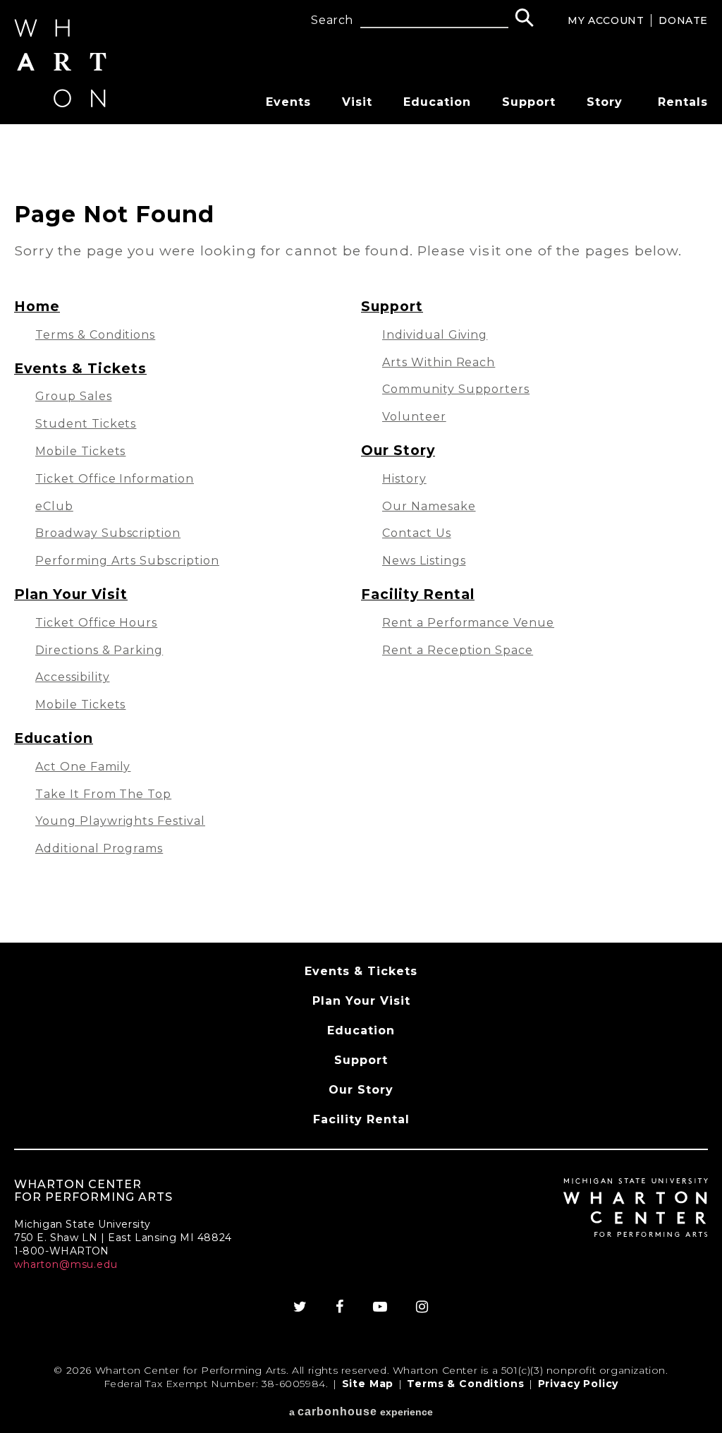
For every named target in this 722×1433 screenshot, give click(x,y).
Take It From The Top (103, 794)
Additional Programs (99, 848)
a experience (361, 1411)
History (404, 478)
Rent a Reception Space (457, 650)
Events (288, 102)
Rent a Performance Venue (468, 622)
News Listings (423, 560)
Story (605, 102)
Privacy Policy (578, 1383)
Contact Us (416, 533)
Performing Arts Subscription (127, 560)
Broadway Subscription (107, 533)
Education (437, 102)
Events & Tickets (80, 368)
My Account (606, 20)
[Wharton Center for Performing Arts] (60, 103)
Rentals (683, 102)
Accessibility (72, 677)
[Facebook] (340, 1307)
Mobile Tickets (80, 451)
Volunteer (414, 416)
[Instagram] (422, 1307)
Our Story (398, 450)
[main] (361, 533)
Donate (683, 20)
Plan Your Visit (71, 594)
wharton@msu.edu (66, 1264)
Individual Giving (434, 334)
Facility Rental (418, 594)
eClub (54, 506)
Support (529, 102)
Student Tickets (85, 423)
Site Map (368, 1383)
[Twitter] (300, 1307)
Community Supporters (456, 389)
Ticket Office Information (114, 478)
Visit (357, 102)
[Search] (524, 19)
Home (37, 306)
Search (332, 20)
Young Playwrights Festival (120, 821)
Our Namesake (429, 506)
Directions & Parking (99, 650)
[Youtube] (380, 1307)
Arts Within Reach (438, 362)
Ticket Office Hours (96, 622)
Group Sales (73, 396)
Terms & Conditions (95, 334)
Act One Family (82, 766)
